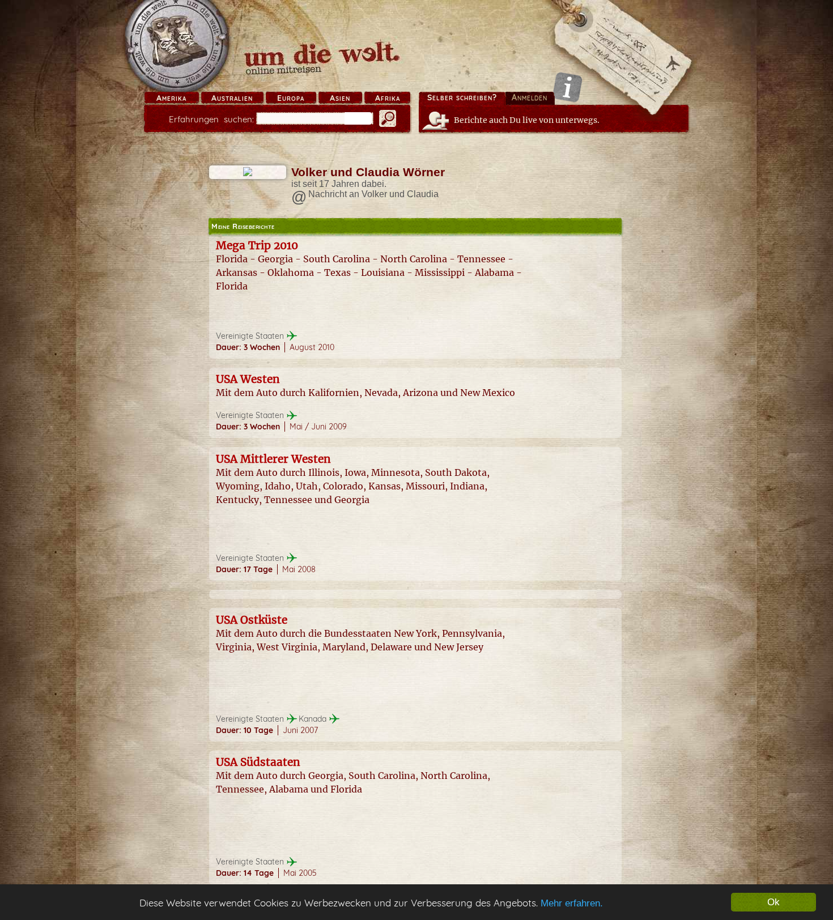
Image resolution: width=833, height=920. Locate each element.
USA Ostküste (251, 620)
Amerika (171, 98)
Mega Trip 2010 (257, 245)
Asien (340, 98)
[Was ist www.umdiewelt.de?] (567, 87)
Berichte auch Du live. (527, 120)
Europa (290, 98)
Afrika (387, 98)
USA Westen (248, 379)
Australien (232, 98)
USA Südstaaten (258, 762)
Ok (773, 902)
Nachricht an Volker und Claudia (373, 194)
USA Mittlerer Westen (273, 459)
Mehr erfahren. (572, 903)
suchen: (211, 119)
